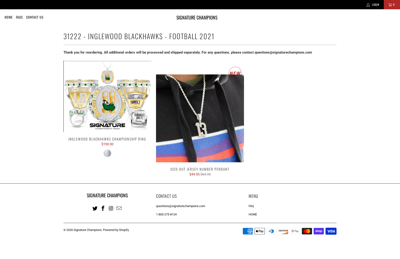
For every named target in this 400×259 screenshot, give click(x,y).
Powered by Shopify (116, 230)
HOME (253, 214)
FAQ (251, 206)
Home (9, 17)
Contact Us (35, 17)
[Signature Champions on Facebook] (103, 208)
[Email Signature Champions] (119, 208)
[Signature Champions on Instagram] (111, 208)
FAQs (19, 17)
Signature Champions (88, 230)
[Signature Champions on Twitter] (95, 208)
